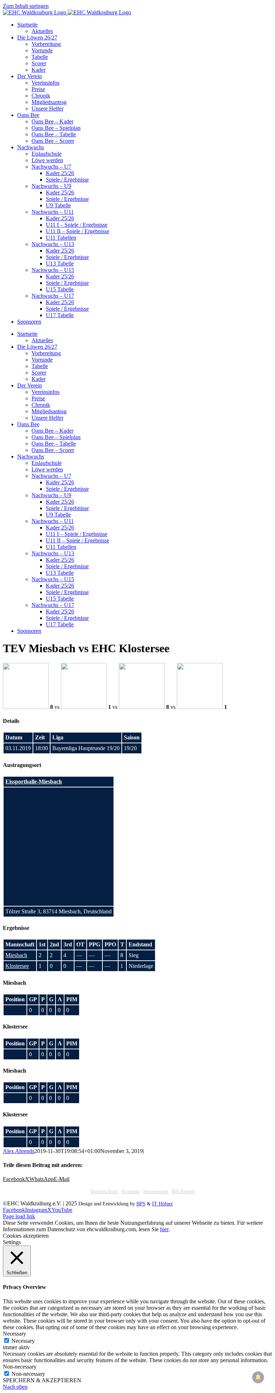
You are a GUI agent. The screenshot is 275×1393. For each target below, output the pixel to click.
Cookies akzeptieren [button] (26, 1236)
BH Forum (183, 1191)
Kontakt (131, 1191)
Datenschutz (104, 1191)
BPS (140, 1203)
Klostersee (17, 966)
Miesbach (16, 955)
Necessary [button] (14, 1334)
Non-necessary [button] (20, 1367)
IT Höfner (162, 1203)
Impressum (155, 1191)
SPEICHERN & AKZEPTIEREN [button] (42, 1380)
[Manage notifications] (258, 1377)
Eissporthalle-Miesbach (33, 781)
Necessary (23, 1341)
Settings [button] (12, 1242)
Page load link (19, 1216)
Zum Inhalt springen (26, 6)
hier (164, 1229)
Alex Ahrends (18, 1151)
